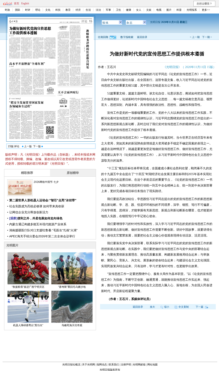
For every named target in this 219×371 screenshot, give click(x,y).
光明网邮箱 (139, 364)
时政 (7, 9)
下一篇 (200, 306)
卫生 (118, 9)
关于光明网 (88, 364)
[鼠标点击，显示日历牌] (113, 37)
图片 (169, 9)
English (25, 3)
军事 (108, 9)
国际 (17, 9)
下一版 (37, 146)
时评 (27, 9)
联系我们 (114, 364)
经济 (78, 9)
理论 (37, 9)
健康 (128, 9)
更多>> (206, 9)
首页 (16, 3)
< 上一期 (195, 37)
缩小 (166, 306)
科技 (58, 9)
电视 (158, 9)
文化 (47, 9)
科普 (179, 9)
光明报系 (192, 9)
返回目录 (142, 37)
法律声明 (126, 364)
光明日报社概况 (71, 364)
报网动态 (102, 364)
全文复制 (183, 306)
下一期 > (207, 37)
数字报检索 (126, 37)
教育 (68, 9)
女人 (138, 9)
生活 (88, 9)
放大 (152, 306)
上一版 (27, 146)
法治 (98, 9)
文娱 (148, 9)
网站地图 (152, 364)
